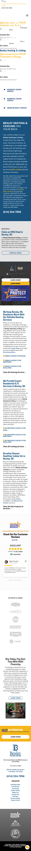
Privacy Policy (15, 798)
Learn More (16, 698)
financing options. (9, 352)
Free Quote (15, 786)
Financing (15, 788)
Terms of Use (15, 800)
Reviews (15, 796)
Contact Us (15, 794)
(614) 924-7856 (7, 8)
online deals (15, 348)
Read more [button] (6, 575)
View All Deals (15, 253)
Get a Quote (4, 45)
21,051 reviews (18, 551)
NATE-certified (16, 170)
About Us (15, 792)
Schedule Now (5, 66)
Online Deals (15, 790)
